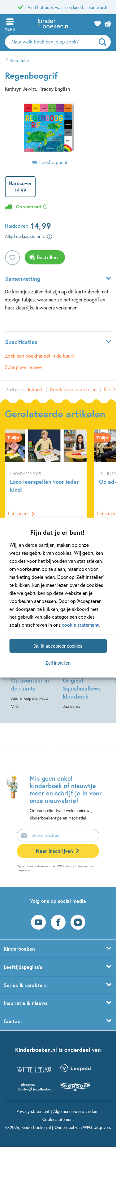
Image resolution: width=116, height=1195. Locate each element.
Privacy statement (32, 1111)
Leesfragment (53, 162)
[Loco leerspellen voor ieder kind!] (46, 475)
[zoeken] (104, 42)
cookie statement (80, 624)
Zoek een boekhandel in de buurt (39, 355)
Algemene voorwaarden (75, 1111)
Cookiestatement (58, 1119)
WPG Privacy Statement (73, 866)
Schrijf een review (23, 367)
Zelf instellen (58, 662)
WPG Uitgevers (97, 1127)
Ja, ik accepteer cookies (58, 645)
